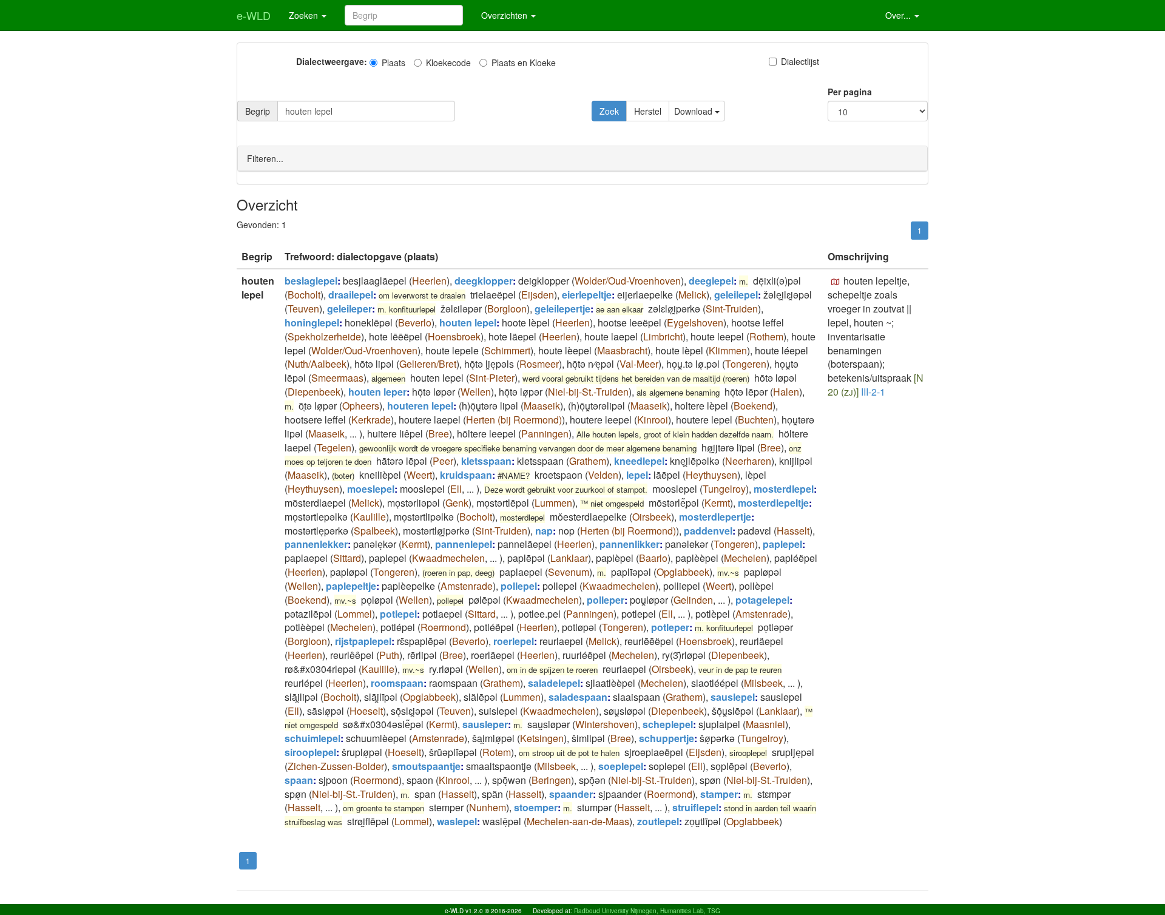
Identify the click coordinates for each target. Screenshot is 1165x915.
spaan (299, 780)
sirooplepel (310, 752)
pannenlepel (463, 544)
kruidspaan (466, 475)
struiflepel (695, 807)
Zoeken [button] (304, 15)
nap (544, 531)
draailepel (350, 295)
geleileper (349, 309)
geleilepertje (562, 309)
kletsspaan (486, 461)
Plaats (393, 62)
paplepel (782, 544)
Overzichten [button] (505, 15)
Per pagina (850, 92)
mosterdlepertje (715, 517)
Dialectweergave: (331, 61)
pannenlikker (629, 544)
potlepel (398, 614)
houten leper (377, 392)
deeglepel (711, 281)
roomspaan (397, 683)
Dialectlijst (800, 61)
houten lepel (467, 322)
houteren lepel (420, 406)
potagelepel (762, 600)
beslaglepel (311, 281)
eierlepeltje (587, 295)
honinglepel (312, 322)
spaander (571, 794)
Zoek (609, 111)
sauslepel (733, 697)
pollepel (519, 586)
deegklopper (483, 281)
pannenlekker (316, 544)
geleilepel (736, 295)
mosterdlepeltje (773, 503)
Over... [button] (899, 15)
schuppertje (666, 738)
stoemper (536, 807)
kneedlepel (639, 461)
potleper (670, 627)
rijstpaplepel (363, 641)
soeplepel (620, 766)
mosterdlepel (784, 489)
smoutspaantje (426, 766)
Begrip (257, 111)
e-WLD (254, 15)
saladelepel (554, 683)
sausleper (485, 724)
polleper (605, 600)
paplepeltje (351, 586)
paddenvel (708, 531)
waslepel (457, 821)
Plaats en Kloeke (523, 62)
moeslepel (370, 489)
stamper (719, 794)
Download (694, 111)
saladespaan (578, 697)
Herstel (647, 111)
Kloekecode (448, 62)
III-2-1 (873, 392)
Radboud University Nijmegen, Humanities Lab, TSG (647, 911)
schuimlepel (312, 738)
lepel (637, 475)
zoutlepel (658, 821)
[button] (835, 282)
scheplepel (668, 724)
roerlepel (513, 641)
